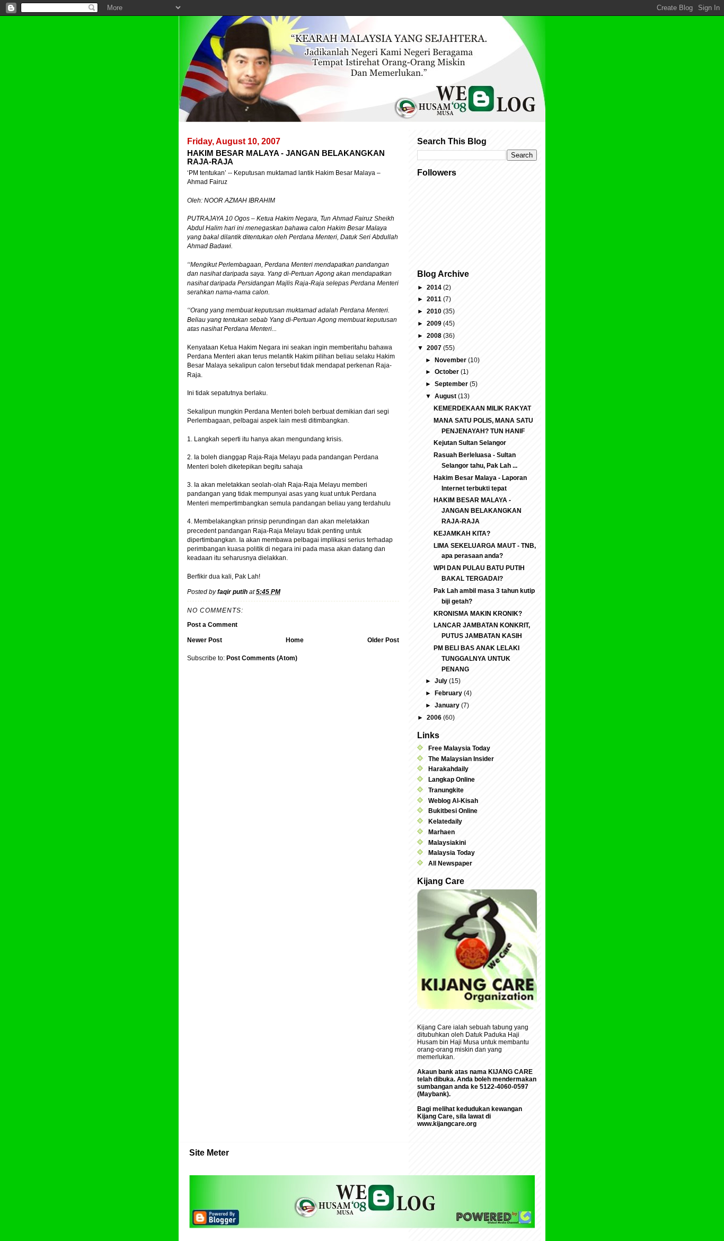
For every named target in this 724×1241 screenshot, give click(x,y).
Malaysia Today (451, 853)
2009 (435, 323)
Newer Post (204, 640)
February (449, 693)
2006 (435, 717)
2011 (435, 299)
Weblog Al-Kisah (453, 801)
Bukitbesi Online (453, 811)
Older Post (383, 640)
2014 (435, 287)
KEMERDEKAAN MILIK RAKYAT (482, 408)
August (446, 396)
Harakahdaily (448, 769)
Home (295, 640)
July (442, 681)
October (448, 371)
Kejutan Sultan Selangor (470, 443)
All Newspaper (450, 863)
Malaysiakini (447, 842)
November (451, 360)
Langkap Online (451, 779)
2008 (435, 335)
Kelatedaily (445, 821)
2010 (435, 311)
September (452, 384)
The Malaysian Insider (461, 759)
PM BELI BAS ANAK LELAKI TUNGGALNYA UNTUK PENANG (476, 658)
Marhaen (441, 832)
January (448, 705)
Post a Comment (212, 624)
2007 (435, 348)
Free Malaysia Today (459, 748)
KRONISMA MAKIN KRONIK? (478, 613)
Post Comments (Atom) (261, 658)
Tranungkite (446, 790)
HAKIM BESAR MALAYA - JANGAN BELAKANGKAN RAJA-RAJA (478, 510)
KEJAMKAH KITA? (462, 533)
